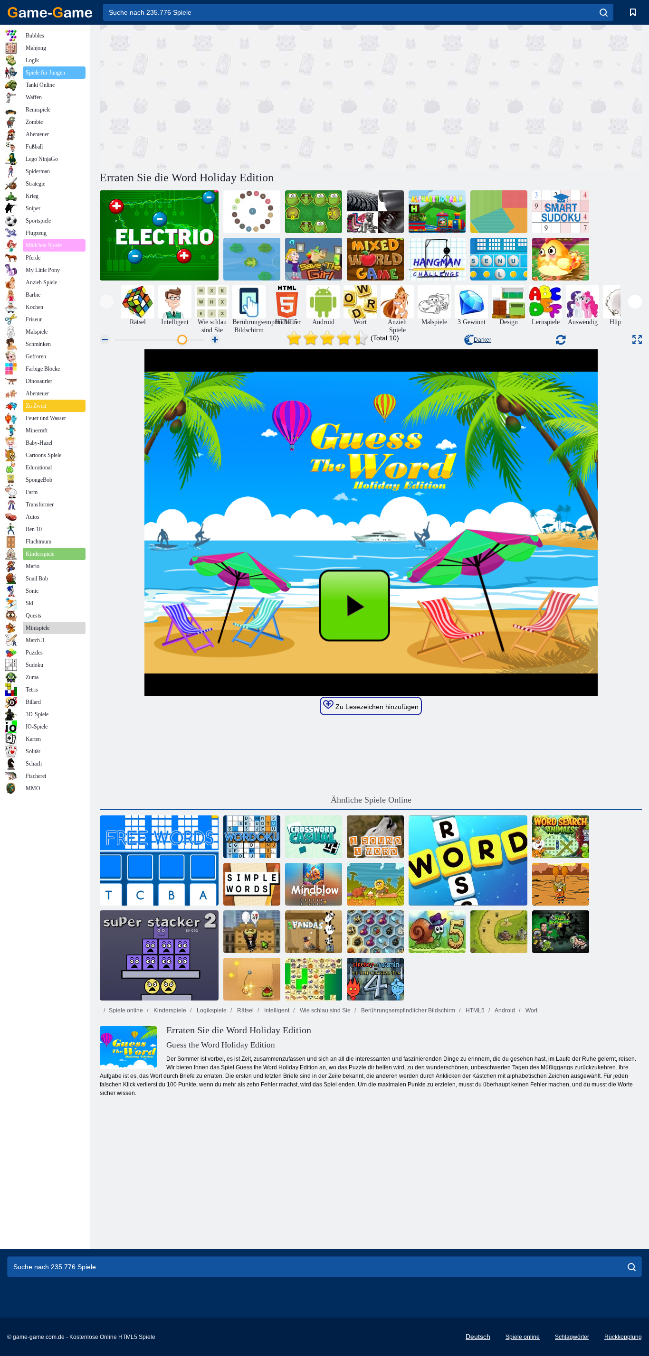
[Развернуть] (637, 339)
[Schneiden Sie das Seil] (251, 979)
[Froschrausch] (313, 211)
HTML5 (474, 1010)
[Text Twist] (498, 259)
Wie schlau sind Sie (324, 1010)
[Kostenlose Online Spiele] (50, 12)
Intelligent (276, 1010)
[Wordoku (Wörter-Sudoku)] (251, 836)
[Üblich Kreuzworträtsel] (313, 836)
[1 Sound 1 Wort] (375, 836)
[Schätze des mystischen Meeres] (375, 931)
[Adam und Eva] (375, 884)
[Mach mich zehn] (251, 211)
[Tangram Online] (498, 211)
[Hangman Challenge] (437, 259)
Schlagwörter (572, 1337)
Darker (482, 340)
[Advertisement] (235, 96)
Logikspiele (211, 1010)
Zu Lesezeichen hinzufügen (376, 707)
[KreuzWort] (468, 860)
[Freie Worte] (159, 860)
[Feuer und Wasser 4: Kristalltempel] (375, 979)
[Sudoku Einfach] (560, 211)
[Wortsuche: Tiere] (560, 836)
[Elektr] (159, 235)
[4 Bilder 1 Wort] (375, 211)
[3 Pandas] (313, 931)
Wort (530, 1010)
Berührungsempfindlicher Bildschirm (407, 1010)
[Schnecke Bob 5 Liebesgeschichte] (437, 931)
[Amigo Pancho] (560, 884)
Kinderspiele (169, 1010)
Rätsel (245, 1010)
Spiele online (126, 1010)
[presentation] (107, 302)
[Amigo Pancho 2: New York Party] (251, 931)
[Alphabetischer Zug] (437, 211)
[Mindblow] (313, 884)
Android (504, 1010)
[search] (603, 12)
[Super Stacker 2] (159, 955)
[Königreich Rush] (498, 931)
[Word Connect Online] (560, 259)
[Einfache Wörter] (251, 884)
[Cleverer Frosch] (251, 259)
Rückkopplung (623, 1337)
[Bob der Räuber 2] (560, 931)
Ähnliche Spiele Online (371, 799)
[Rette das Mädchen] (313, 259)
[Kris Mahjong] (313, 979)
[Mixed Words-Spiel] (375, 259)
